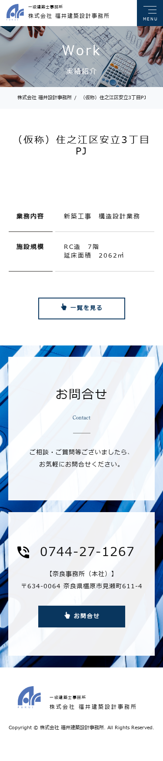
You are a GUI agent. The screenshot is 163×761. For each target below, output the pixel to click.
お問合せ (87, 616)
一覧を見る (86, 308)
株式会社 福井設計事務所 (44, 97)
